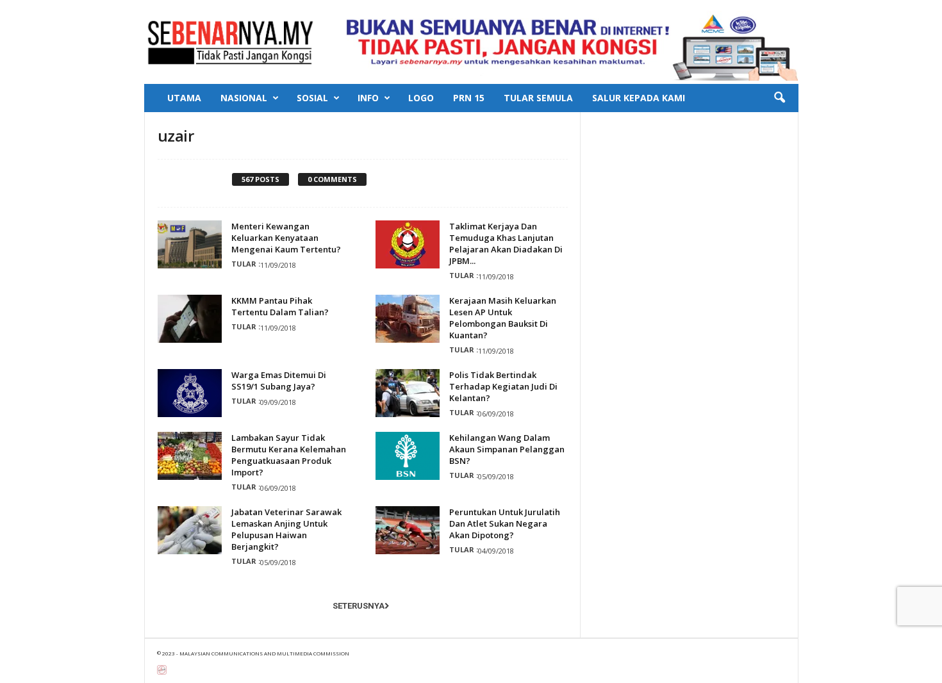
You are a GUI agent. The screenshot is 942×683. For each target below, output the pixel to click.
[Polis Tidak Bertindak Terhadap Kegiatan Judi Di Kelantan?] (408, 393)
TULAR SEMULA (538, 98)
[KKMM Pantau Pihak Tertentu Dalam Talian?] (190, 319)
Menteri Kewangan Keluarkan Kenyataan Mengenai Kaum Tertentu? (286, 237)
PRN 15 (468, 98)
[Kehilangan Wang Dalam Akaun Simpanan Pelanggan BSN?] (408, 456)
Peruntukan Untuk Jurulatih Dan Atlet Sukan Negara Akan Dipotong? (504, 523)
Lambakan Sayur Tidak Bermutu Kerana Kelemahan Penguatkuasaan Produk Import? (288, 455)
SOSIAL (312, 98)
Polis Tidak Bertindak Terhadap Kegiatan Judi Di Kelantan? (503, 386)
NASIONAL (243, 98)
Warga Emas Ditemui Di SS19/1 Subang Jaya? (278, 380)
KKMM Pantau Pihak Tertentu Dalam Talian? (280, 306)
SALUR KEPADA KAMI (638, 98)
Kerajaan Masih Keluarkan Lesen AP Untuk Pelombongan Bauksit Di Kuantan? (502, 318)
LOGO (421, 98)
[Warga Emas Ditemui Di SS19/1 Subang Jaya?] (190, 393)
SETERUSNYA (358, 606)
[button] (779, 98)
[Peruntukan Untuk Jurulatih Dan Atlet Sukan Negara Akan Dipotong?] (408, 530)
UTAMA (184, 98)
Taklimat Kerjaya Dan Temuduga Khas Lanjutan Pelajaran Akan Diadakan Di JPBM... (506, 243)
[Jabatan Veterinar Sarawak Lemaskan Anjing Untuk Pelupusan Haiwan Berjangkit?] (190, 530)
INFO (368, 98)
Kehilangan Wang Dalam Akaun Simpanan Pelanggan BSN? (507, 449)
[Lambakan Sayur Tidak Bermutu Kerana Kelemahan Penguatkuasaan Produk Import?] (190, 456)
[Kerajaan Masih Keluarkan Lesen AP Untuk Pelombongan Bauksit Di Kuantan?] (408, 319)
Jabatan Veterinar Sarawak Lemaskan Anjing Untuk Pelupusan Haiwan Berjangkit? (286, 529)
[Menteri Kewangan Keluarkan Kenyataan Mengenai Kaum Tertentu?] (190, 244)
